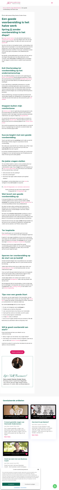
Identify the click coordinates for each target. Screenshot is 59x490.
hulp (8, 316)
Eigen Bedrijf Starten (16, 8)
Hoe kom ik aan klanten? (40, 422)
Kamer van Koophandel (8, 77)
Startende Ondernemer (26, 79)
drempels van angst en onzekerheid (16, 242)
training (19, 286)
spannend (4, 42)
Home (4, 8)
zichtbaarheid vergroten (8, 39)
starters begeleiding (9, 288)
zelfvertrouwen (5, 234)
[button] (38, 469)
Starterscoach (7, 111)
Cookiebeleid (17, 487)
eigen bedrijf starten (9, 38)
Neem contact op (17, 352)
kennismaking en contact (8, 268)
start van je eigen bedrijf (9, 168)
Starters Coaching (15, 340)
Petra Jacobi (10, 426)
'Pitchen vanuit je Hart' (26, 202)
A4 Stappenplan (20, 191)
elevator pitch (13, 119)
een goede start (24, 115)
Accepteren (11, 484)
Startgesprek (14, 279)
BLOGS (8, 8)
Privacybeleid (23, 487)
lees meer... (7, 437)
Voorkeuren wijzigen (30, 484)
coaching (14, 286)
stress (25, 181)
